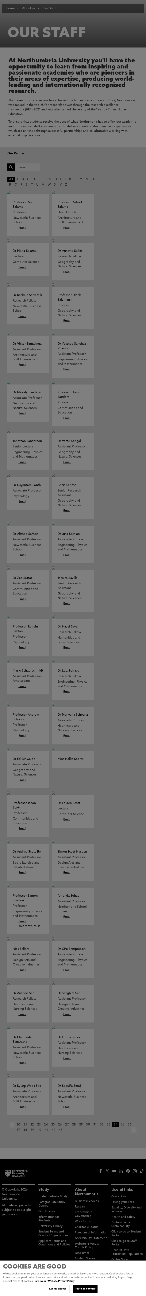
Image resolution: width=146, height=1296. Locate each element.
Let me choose (57, 1289)
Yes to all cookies (85, 1289)
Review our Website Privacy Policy (55, 1281)
